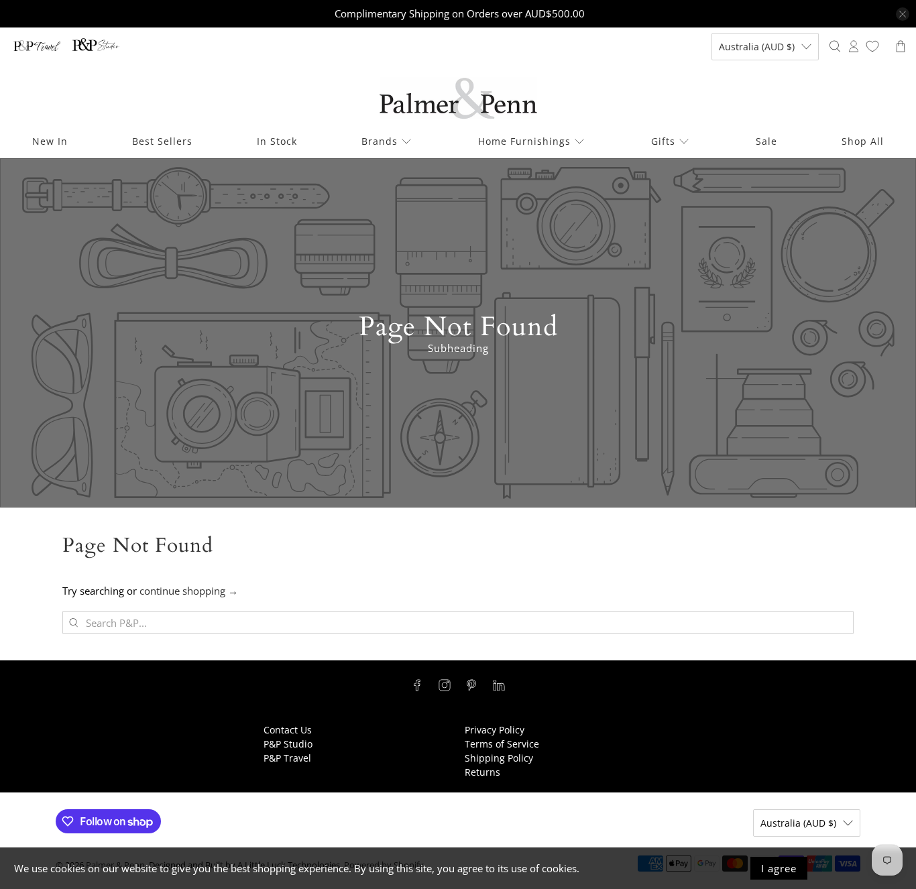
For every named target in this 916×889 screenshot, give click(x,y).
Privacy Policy (494, 729)
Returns (482, 772)
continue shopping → (188, 590)
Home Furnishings (524, 141)
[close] (902, 14)
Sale (766, 141)
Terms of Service (502, 743)
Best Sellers (162, 141)
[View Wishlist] (872, 46)
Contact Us (288, 729)
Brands (379, 141)
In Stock (277, 141)
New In (50, 141)
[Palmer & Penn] (458, 98)
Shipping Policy (499, 758)
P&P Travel (287, 758)
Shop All (863, 141)
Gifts (663, 141)
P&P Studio (288, 743)
